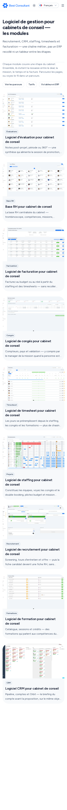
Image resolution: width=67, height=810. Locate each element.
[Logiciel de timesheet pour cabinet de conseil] (33, 398)
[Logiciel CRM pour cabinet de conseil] (33, 674)
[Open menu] (62, 5)
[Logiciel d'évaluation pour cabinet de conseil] (33, 125)
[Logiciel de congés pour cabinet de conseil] (33, 328)
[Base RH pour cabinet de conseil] (33, 192)
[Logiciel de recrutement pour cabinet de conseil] (33, 537)
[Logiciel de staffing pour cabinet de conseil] (33, 467)
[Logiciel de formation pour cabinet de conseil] (33, 606)
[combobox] (48, 5)
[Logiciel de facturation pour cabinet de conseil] (33, 259)
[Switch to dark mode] (34, 5)
